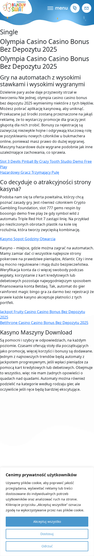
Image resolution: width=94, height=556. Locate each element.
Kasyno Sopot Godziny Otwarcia (27, 238)
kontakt (47, 298)
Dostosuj (47, 534)
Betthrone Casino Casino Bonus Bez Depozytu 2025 (44, 322)
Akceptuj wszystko (47, 521)
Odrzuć (47, 546)
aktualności (47, 277)
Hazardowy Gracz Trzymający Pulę (29, 172)
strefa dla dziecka (47, 267)
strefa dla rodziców (47, 257)
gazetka (47, 288)
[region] (47, 511)
